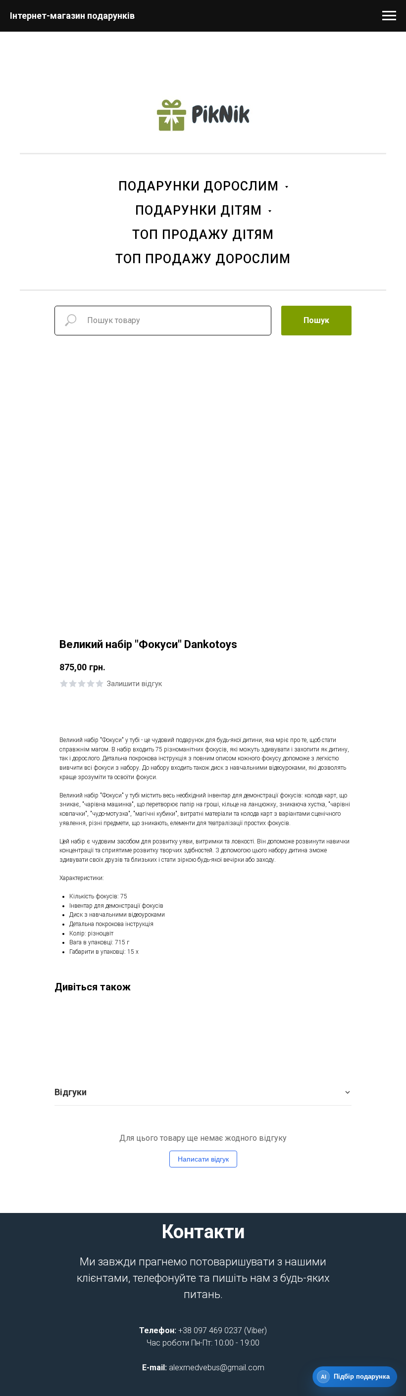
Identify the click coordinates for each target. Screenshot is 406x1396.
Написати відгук (203, 1159)
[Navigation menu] (389, 16)
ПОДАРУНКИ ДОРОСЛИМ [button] (200, 186)
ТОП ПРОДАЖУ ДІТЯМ (203, 235)
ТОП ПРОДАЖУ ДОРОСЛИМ (203, 259)
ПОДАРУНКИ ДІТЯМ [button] (200, 210)
